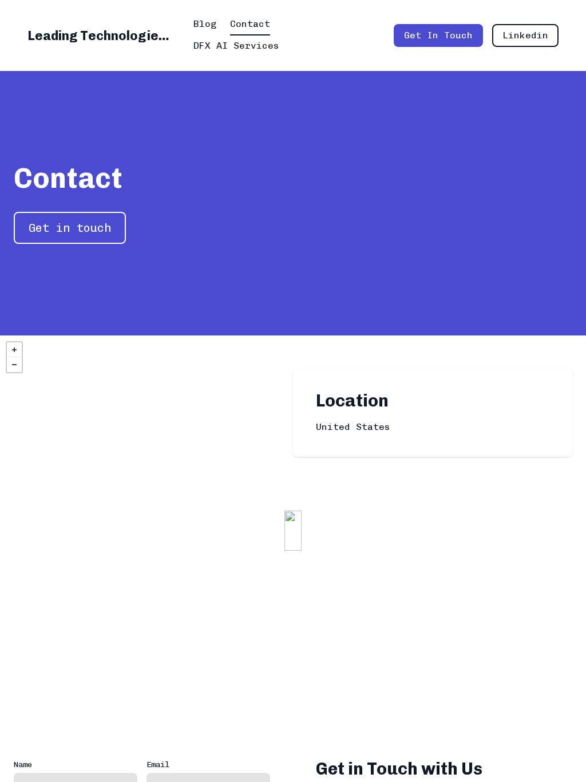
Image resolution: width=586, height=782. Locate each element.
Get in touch (70, 228)
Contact (250, 23)
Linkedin (525, 35)
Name (23, 764)
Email (157, 764)
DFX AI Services (236, 45)
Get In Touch (438, 35)
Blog (204, 23)
